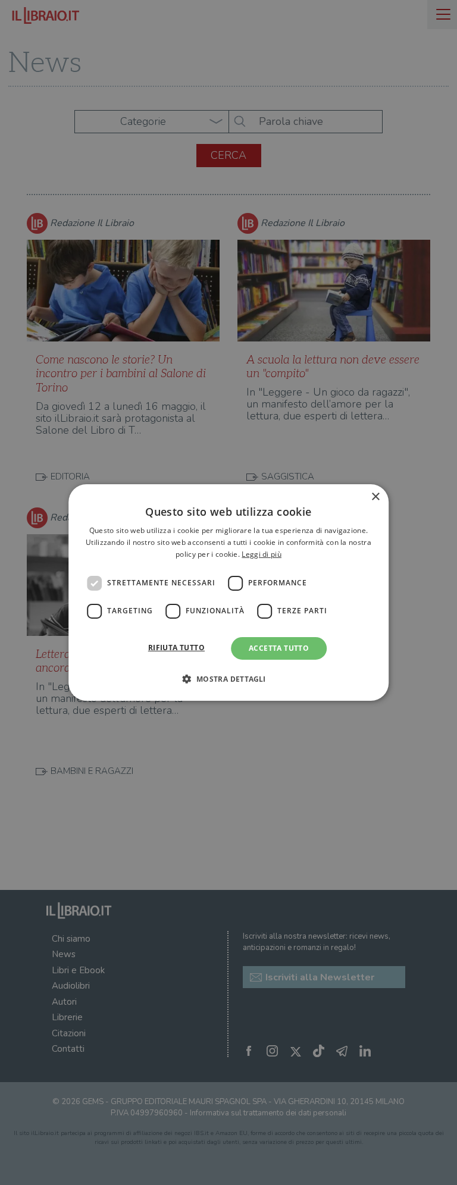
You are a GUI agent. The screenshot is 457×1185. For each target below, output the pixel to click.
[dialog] (228, 592)
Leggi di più (261, 554)
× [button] (375, 497)
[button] (228, 679)
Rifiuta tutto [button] (176, 647)
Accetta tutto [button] (279, 648)
